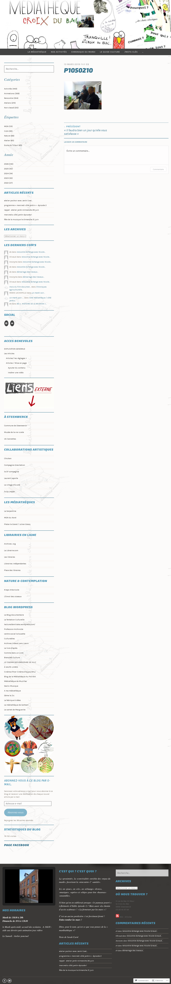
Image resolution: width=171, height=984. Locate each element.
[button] (16, 727)
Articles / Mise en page (16, 363)
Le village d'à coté (12, 485)
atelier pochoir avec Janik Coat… (18, 200)
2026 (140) (8, 164)
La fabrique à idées (12, 700)
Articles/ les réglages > (16, 358)
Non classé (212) (11, 108)
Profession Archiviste (13, 629)
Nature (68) (9, 136)
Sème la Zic (9, 695)
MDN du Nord (10, 518)
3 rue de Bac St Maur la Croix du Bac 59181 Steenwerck (125, 904)
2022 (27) (8, 183)
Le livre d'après (10, 648)
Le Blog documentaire (14, 615)
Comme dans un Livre (13, 653)
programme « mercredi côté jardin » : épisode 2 (25, 205)
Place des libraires (12, 570)
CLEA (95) (8, 131)
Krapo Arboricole (11, 590)
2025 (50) (8, 169)
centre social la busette (14, 634)
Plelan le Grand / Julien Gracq (17, 524)
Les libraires (9, 557)
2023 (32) (8, 178)
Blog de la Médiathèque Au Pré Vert (20, 676)
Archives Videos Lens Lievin (16, 643)
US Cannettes (10, 439)
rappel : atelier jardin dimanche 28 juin (21, 210)
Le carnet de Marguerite (14, 710)
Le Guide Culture (110, 52)
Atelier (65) (9, 140)
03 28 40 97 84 (122, 910)
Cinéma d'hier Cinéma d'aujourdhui (20, 672)
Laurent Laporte (11, 478)
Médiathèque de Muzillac (15, 681)
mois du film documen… (20, 287)
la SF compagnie (11, 471)
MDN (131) (8, 126)
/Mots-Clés (131, 52)
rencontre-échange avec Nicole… (31, 252)
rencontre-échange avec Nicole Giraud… (140, 931)
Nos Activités (59, 52)
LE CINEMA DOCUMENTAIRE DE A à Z (20, 662)
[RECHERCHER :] (29, 69)
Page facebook (16, 845)
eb (87, 64)
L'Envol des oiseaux (13, 596)
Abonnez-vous (16, 812)
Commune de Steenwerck (15, 425)
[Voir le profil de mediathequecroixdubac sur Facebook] (6, 323)
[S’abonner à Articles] (117, 917)
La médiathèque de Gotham (16, 705)
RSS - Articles (126, 917)
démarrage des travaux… (27, 272)
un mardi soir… (38, 293)
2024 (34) (8, 173)
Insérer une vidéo (16, 372)
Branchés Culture (12, 657)
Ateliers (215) (10, 103)
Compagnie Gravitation (14, 465)
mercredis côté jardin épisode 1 (18, 215)
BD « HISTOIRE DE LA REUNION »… (32, 304)
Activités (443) (10, 89)
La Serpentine (10, 511)
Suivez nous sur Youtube (10, 981)
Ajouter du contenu (16, 368)
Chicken (7, 458)
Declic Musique (11, 686)
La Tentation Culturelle (14, 620)
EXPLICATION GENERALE (14, 349)
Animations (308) (12, 93)
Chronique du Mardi (83, 52)
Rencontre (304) (11, 98)
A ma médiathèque (12, 691)
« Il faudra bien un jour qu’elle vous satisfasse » (85, 130)
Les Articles (9, 353)
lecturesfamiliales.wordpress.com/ (19, 624)
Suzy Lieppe (9, 491)
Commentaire (158, 169)
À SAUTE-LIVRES (11, 667)
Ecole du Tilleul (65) (13, 145)
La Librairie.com (11, 550)
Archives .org (10, 544)
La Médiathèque (37, 52)
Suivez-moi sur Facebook (5, 981)
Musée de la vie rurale (14, 432)
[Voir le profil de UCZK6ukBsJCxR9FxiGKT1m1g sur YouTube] (12, 323)
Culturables (9, 638)
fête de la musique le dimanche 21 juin (21, 219)
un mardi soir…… (16, 298)
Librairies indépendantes (15, 564)
